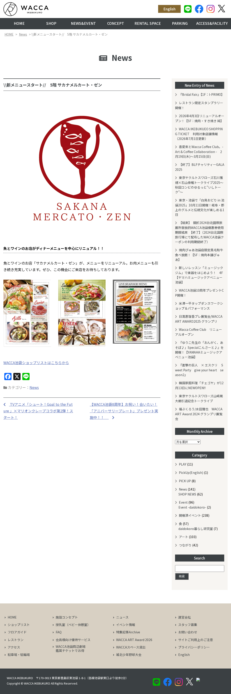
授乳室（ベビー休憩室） (73, 624)
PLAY (182, 464)
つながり (185, 545)
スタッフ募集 (187, 624)
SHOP (51, 23)
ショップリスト (19, 624)
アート (183, 536)
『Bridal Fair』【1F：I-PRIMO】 (201, 94)
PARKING (180, 23)
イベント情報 (125, 624)
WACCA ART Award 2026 (134, 639)
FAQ (59, 632)
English (169, 8)
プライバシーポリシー (194, 647)
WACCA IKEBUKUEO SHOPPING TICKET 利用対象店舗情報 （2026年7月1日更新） (199, 134)
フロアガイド (17, 632)
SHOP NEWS (187, 494)
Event (183, 502)
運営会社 (184, 617)
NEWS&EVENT (83, 23)
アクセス (14, 647)
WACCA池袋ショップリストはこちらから (36, 362)
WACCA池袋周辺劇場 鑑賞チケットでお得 (69, 648)
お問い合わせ (187, 632)
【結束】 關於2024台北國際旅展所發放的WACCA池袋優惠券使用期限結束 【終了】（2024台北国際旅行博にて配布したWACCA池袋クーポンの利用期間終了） (199, 232)
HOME (19, 23)
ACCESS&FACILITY (212, 23)
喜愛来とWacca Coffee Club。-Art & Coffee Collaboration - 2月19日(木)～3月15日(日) (199, 151)
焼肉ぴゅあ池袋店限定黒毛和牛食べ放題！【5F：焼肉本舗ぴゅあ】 (199, 255)
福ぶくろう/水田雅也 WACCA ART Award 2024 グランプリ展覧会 (198, 414)
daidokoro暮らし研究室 (195, 528)
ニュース (122, 617)
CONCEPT (115, 23)
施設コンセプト (67, 617)
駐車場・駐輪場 (19, 654)
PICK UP (185, 481)
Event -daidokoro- (192, 507)
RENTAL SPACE (147, 23)
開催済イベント (190, 515)
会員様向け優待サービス (73, 639)
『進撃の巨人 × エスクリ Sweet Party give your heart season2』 (199, 370)
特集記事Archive (128, 632)
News (23, 34)
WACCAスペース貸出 (131, 647)
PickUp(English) (191, 472)
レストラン (15, 639)
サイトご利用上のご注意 (195, 639)
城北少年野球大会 (128, 654)
